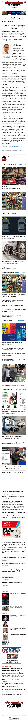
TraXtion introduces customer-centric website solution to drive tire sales (14, 412)
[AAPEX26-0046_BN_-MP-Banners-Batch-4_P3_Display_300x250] (11, 537)
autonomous (8, 150)
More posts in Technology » (21, 389)
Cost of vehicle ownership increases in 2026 (13, 305)
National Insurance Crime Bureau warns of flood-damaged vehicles (12, 300)
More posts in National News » (20, 272)
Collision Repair (11, 146)
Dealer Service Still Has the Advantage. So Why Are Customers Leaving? (14, 359)
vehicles (21, 150)
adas (3, 150)
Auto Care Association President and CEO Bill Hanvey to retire (13, 542)
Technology (9, 147)
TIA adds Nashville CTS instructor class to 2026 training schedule (13, 690)
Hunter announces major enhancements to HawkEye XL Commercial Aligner (13, 262)
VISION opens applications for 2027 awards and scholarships (13, 680)
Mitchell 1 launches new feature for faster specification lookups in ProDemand (12, 467)
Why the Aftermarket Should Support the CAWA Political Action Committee (14, 545)
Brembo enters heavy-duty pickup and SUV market (18, 594)
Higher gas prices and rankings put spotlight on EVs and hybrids (14, 473)
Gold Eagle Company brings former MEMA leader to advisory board (13, 552)
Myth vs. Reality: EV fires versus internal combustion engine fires (11, 576)
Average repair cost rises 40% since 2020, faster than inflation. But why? (14, 310)
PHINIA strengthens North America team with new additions (16, 641)
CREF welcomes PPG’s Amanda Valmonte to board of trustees (14, 547)
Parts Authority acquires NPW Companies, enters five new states (12, 315)
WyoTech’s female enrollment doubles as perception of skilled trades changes (12, 501)
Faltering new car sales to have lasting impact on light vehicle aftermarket (13, 212)
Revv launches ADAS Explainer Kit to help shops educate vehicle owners (14, 237)
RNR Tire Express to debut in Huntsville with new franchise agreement (13, 513)
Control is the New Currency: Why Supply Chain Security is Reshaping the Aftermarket (13, 570)
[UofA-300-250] (11, 663)
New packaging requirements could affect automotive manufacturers (12, 582)
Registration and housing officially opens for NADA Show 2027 (12, 343)
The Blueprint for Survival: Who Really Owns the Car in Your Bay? (13, 564)
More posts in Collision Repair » (20, 164)
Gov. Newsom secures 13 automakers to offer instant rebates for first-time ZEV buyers (14, 348)
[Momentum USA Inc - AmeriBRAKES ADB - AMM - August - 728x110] (14, 14)
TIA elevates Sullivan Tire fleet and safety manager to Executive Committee (18, 635)
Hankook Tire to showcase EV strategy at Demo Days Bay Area (13, 492)
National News (18, 146)
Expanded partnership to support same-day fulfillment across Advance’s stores (13, 442)
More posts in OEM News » (21, 320)
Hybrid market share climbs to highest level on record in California (14, 354)
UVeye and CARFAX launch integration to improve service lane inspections (12, 437)
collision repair (15, 150)
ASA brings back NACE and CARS (8, 549)
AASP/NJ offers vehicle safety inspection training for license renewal (12, 267)
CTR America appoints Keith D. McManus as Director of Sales (18, 629)
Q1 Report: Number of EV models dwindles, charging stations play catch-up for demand (13, 384)
